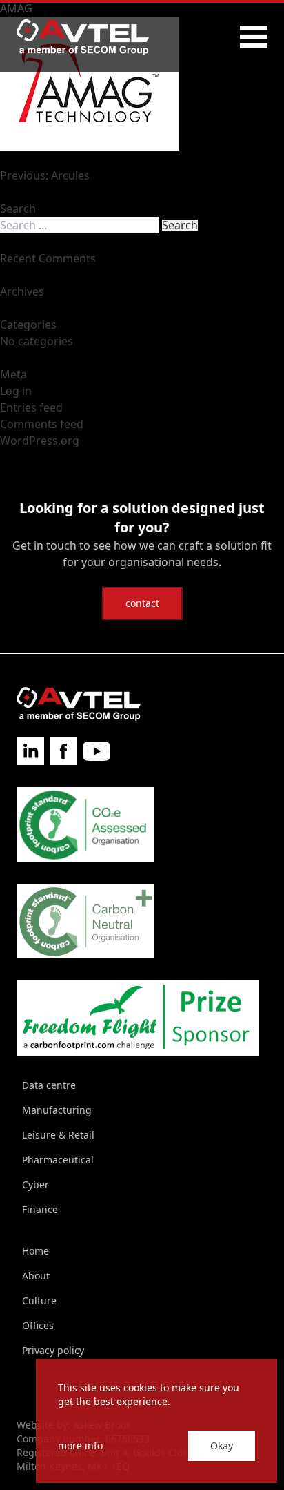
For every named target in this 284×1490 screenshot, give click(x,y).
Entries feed (31, 407)
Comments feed (41, 424)
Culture (39, 1300)
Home (35, 1250)
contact (142, 603)
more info (80, 1445)
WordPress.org (39, 440)
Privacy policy (53, 1350)
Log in (16, 390)
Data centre (49, 1085)
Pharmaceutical (58, 1159)
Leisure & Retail (58, 1134)
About (36, 1275)
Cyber (35, 1184)
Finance (40, 1209)
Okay (221, 1445)
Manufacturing (57, 1109)
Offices (38, 1325)
